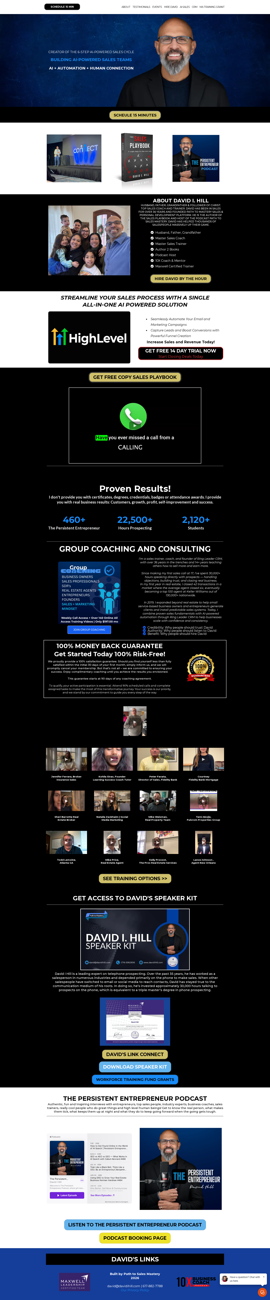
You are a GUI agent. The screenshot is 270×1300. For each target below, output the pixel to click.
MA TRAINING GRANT (212, 6)
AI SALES (185, 6)
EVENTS (157, 6)
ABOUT (126, 6)
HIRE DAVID (171, 6)
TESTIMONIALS (141, 6)
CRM (194, 6)
